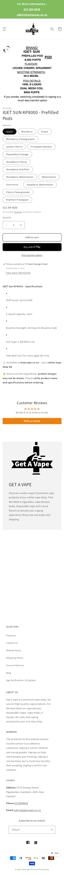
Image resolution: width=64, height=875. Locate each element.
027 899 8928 (32, 9)
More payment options (32, 255)
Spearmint (14, 185)
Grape (44, 131)
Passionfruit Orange (17, 154)
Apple (9, 131)
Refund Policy (13, 650)
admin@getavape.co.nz (32, 14)
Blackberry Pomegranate (20, 139)
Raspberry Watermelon (40, 184)
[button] (4, 29)
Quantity (7, 217)
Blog (8, 672)
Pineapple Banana (41, 146)
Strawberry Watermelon (19, 176)
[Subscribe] (51, 830)
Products (11, 635)
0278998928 (21, 803)
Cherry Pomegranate (18, 192)
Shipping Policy (14, 657)
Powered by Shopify (40, 869)
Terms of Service (15, 665)
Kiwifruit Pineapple (17, 199)
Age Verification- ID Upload (21, 680)
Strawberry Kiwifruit (17, 169)
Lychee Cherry (14, 146)
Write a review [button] (32, 421)
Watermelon (49, 176)
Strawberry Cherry (16, 161)
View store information (18, 272)
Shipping (17, 212)
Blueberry (27, 131)
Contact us (12, 642)
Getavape (26, 869)
